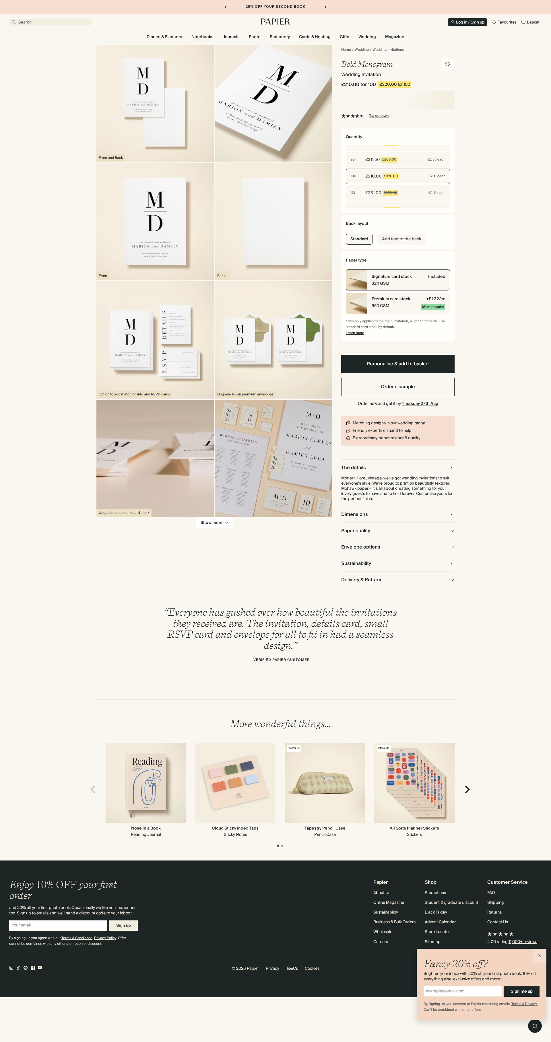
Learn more (355, 333)
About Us (381, 892)
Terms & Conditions (76, 938)
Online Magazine (388, 902)
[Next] (466, 789)
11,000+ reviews (523, 941)
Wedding (362, 50)
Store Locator (437, 931)
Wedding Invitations (388, 50)
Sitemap (433, 942)
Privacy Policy (105, 938)
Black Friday (436, 912)
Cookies (312, 968)
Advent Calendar (440, 922)
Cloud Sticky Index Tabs (235, 828)
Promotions (435, 892)
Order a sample (398, 387)
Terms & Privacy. (524, 1004)
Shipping (495, 902)
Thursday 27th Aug (420, 404)
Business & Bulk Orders (394, 922)
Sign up (123, 925)
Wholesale (382, 931)
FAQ (491, 892)
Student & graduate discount (451, 902)
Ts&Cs (292, 968)
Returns (494, 912)
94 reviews (379, 116)
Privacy (272, 968)
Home (346, 50)
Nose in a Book (146, 828)
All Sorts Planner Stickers (414, 828)
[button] (539, 956)
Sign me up (522, 991)
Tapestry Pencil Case (325, 828)
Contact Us (497, 922)
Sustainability (385, 912)
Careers (380, 942)
